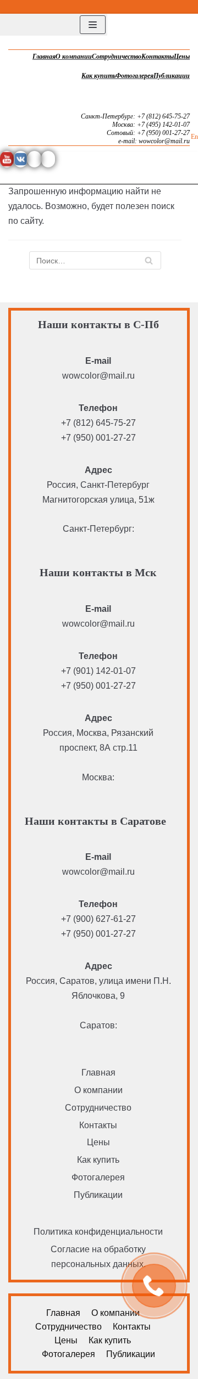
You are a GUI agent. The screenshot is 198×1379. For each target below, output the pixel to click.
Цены (182, 56)
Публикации (171, 76)
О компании (74, 56)
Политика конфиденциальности (98, 1231)
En (194, 136)
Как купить (98, 76)
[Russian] (192, 5)
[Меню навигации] (93, 24)
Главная (44, 56)
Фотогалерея (134, 76)
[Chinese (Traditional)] (166, 5)
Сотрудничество (116, 56)
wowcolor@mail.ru (98, 375)
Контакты (157, 56)
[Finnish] (179, 5)
